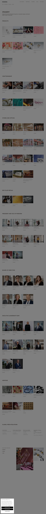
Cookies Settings (7, 511)
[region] (7, 506)
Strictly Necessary (7, 509)
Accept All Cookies (7, 507)
